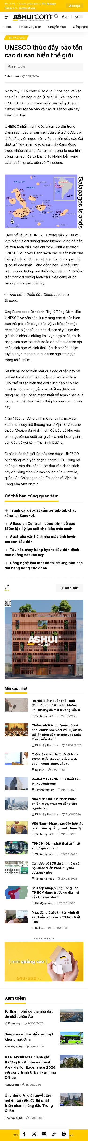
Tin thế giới (16, 37)
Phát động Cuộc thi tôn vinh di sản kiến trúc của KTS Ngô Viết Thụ (56, 917)
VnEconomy (12, 1023)
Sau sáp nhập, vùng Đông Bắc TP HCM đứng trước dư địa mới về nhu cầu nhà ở (55, 892)
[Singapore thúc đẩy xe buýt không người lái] (71, 1038)
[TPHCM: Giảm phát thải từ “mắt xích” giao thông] (16, 847)
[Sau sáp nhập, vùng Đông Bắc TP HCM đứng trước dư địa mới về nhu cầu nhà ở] (16, 892)
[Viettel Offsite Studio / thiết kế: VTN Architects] (16, 783)
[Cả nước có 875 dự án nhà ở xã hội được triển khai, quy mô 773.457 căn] (16, 867)
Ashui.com (12, 76)
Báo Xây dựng (14, 1046)
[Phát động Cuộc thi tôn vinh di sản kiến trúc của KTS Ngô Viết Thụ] (16, 916)
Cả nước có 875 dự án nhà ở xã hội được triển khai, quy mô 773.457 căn (56, 868)
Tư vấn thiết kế (44, 790)
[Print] (64, 1134)
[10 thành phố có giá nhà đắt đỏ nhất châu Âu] (71, 1015)
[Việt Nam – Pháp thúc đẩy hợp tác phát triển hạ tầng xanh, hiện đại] (16, 827)
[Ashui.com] (32, 17)
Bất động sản (43, 903)
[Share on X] (34, 1134)
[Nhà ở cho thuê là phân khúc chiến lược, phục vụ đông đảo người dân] (16, 803)
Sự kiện (40, 770)
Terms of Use (26, 7)
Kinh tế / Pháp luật (47, 745)
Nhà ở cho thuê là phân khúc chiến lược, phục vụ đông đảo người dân (54, 803)
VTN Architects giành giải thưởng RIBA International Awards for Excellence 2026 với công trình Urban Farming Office (30, 1067)
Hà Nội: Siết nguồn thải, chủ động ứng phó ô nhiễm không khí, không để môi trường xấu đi (56, 705)
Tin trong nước (44, 716)
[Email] (44, 1134)
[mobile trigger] (9, 17)
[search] (56, 16)
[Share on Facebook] (24, 1134)
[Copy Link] (54, 1134)
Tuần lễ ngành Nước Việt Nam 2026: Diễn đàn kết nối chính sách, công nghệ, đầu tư (55, 758)
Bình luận (72, 588)
